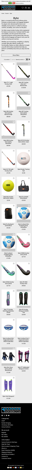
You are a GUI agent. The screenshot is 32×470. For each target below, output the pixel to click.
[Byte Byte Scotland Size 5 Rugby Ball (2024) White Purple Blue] (23, 327)
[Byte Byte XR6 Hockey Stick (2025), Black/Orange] (8, 100)
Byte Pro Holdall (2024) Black (23, 197)
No (13, 3)
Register (4, 432)
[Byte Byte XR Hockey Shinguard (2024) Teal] (23, 298)
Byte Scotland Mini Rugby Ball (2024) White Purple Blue (8, 340)
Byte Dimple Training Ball (23, 170)
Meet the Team (6, 444)
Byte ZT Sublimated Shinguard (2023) (23, 368)
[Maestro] (18, 467)
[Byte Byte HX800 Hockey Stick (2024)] (23, 242)
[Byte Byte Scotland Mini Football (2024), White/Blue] (23, 213)
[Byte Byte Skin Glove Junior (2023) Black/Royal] (8, 356)
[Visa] (16, 467)
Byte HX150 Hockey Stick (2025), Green (23, 141)
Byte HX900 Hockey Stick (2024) (8, 282)
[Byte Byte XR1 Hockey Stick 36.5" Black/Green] (23, 71)
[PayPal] (21, 467)
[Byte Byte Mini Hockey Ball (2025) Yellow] (8, 186)
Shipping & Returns (7, 452)
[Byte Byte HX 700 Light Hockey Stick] (8, 158)
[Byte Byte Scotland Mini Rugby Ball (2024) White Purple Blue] (8, 327)
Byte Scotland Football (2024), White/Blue (8, 254)
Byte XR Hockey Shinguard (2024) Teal (23, 311)
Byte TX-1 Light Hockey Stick (8, 83)
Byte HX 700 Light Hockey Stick (8, 170)
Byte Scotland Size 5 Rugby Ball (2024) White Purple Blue (23, 340)
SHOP (3, 421)
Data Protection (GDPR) (8, 450)
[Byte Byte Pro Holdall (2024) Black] (23, 186)
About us (4, 448)
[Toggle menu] (28, 7)
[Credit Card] (11, 467)
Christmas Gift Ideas (7, 425)
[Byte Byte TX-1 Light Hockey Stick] (8, 71)
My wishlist (5, 436)
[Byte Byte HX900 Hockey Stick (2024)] (8, 271)
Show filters (16, 55)
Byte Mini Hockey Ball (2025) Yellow (8, 197)
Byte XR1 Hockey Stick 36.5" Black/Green (23, 84)
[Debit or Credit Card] (23, 467)
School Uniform (6, 427)
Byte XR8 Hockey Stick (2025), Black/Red (8, 142)
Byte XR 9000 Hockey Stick (23, 282)
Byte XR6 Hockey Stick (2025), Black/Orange (8, 113)
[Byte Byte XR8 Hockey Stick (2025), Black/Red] (8, 129)
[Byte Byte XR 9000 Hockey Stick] (23, 271)
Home (3, 13)
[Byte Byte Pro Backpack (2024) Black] (8, 213)
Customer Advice (6, 458)
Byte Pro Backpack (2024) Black (8, 224)
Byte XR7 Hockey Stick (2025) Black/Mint (23, 113)
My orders (4, 434)
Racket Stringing (6, 423)
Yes (10, 3)
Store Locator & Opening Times (10, 446)
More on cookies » (20, 3)
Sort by (13, 59)
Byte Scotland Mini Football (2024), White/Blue (23, 225)
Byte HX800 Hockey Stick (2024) (23, 253)
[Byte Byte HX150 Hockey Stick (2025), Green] (23, 129)
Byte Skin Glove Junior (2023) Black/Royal (8, 369)
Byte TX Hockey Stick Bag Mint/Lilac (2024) (8, 311)
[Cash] (8, 467)
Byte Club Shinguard (8, 396)
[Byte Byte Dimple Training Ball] (23, 158)
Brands (7, 13)
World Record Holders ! (8, 454)
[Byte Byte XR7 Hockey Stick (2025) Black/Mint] (23, 100)
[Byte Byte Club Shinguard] (8, 385)
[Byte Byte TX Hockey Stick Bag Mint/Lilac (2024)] (8, 298)
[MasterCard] (13, 467)
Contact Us (5, 456)
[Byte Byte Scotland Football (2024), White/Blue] (8, 242)
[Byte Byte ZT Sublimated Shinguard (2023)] (23, 356)
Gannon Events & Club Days (9, 442)
